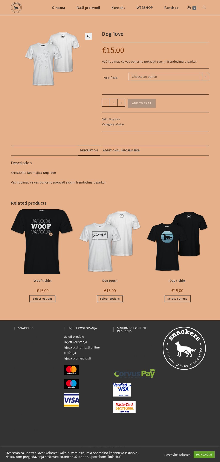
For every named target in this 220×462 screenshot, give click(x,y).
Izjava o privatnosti (77, 358)
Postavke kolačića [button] (177, 455)
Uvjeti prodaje (74, 336)
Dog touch (110, 280)
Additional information (121, 150)
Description (89, 150)
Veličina (111, 78)
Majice (120, 124)
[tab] (89, 151)
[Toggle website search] (204, 7)
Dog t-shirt (177, 280)
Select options (43, 298)
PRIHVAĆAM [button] (204, 454)
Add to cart (141, 103)
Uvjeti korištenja (75, 342)
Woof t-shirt (43, 280)
